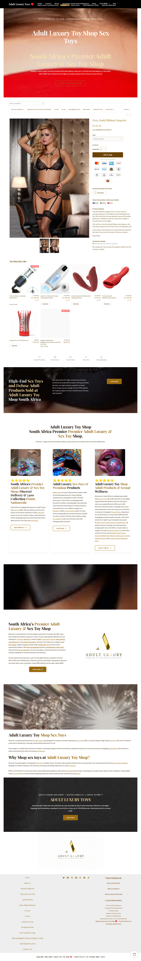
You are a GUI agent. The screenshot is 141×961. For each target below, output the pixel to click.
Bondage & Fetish (27, 927)
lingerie (25, 645)
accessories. (34, 520)
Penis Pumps (69, 511)
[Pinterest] (76, 878)
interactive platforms (114, 530)
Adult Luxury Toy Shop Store (48, 5)
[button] (109, 3)
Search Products (39, 360)
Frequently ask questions (113, 908)
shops (126, 507)
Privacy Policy (113, 911)
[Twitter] (64, 878)
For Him (27, 911)
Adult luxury (57, 492)
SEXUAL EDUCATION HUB (113, 894)
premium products (121, 763)
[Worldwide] (72, 878)
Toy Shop (16, 773)
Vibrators (56, 511)
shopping (69, 771)
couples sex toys (44, 645)
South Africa (116, 512)
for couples (57, 519)
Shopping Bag (101, 360)
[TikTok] (88, 878)
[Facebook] (84, 878)
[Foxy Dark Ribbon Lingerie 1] (54, 246)
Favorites (86, 360)
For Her (27, 916)
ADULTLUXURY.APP (113, 883)
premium (20, 639)
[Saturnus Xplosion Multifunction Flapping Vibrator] (86, 278)
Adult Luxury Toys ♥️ (21, 4)
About (57, 3)
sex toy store (102, 499)
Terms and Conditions (113, 905)
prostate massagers (28, 642)
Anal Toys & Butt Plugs (27, 933)
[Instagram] (80, 878)
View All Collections (109, 5)
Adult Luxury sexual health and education (111, 522)
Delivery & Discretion (113, 913)
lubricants (60, 647)
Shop (94, 3)
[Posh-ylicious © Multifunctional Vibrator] (116, 278)
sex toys (17, 510)
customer (72, 766)
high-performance (49, 639)
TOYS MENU (103, 3)
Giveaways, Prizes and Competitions (75, 3)
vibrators (27, 639)
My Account (75, 5)
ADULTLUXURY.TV (113, 889)
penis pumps (60, 639)
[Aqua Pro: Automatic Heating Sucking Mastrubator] (55, 278)
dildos (39, 639)
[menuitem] (127, 114)
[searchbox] (27, 103)
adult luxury (39, 740)
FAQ (114, 3)
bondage (49, 647)
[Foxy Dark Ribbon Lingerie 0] (44, 246)
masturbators (14, 642)
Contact (48, 3)
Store (64, 5)
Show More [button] (96, 236)
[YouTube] (68, 878)
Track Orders (70, 360)
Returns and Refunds (113, 916)
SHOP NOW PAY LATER (90, 5)
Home (40, 3)
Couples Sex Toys (27, 922)
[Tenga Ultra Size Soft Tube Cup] (24, 323)
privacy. (78, 773)
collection (40, 512)
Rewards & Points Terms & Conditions (113, 919)
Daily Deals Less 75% (27, 894)
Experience (113, 748)
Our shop (80, 740)
